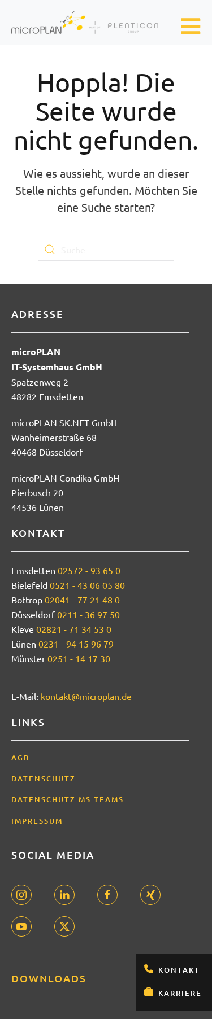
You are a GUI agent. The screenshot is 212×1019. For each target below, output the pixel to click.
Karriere (180, 993)
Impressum (37, 821)
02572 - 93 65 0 (89, 570)
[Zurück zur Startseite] (84, 22)
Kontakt (179, 970)
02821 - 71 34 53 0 (73, 629)
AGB (20, 758)
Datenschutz (43, 778)
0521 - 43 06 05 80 (87, 585)
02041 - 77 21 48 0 (82, 599)
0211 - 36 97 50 (88, 614)
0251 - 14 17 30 (78, 658)
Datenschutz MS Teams (67, 799)
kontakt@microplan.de (86, 696)
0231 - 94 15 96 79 (76, 643)
